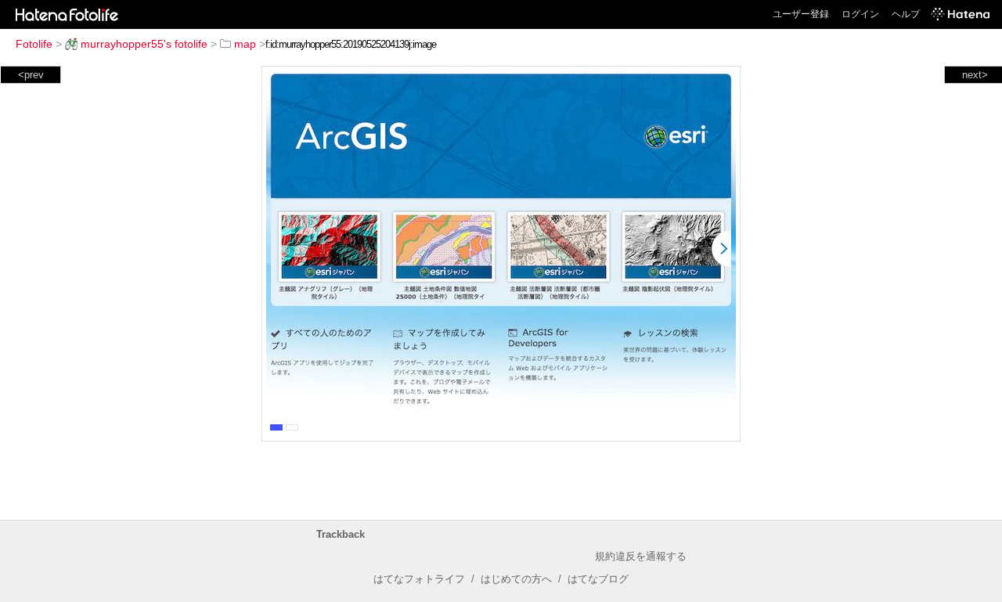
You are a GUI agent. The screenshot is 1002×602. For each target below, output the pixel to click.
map (245, 44)
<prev (31, 75)
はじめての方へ (516, 579)
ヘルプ (906, 14)
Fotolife (34, 44)
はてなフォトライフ (419, 579)
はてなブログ (598, 579)
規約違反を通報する (641, 556)
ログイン (860, 14)
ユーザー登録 (801, 14)
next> (975, 75)
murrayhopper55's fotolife (144, 44)
